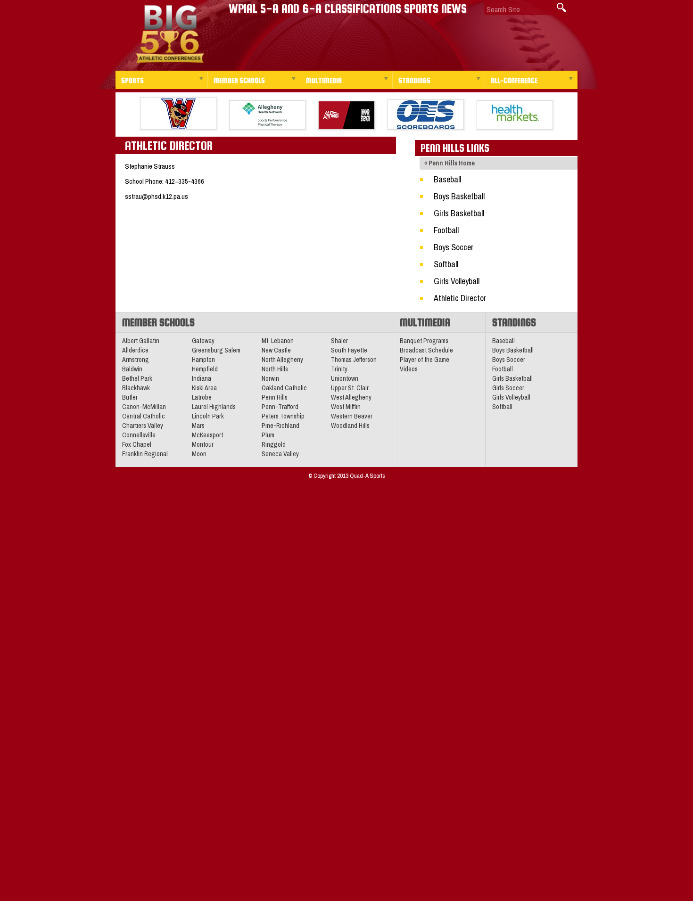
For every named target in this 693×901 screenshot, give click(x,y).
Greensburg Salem (216, 350)
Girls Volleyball (456, 281)
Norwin (270, 378)
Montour (203, 444)
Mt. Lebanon (278, 340)
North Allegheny (282, 359)
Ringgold (274, 444)
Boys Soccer (453, 247)
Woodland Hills (350, 425)
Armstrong (135, 359)
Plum (268, 435)
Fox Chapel (136, 444)
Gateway (203, 340)
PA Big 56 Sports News (170, 34)
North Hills (275, 369)
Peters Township (283, 416)
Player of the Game (424, 359)
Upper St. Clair (350, 388)
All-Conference (514, 80)
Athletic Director (460, 298)
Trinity (339, 369)
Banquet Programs (424, 340)
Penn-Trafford (280, 406)
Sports (132, 80)
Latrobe (202, 397)
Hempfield (205, 369)
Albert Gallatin (140, 340)
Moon (199, 454)
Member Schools (239, 80)
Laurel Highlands (214, 406)
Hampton (203, 359)
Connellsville (139, 435)
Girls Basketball (459, 213)
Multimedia (324, 80)
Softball (446, 264)
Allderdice (135, 350)
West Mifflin (346, 406)
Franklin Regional (145, 454)
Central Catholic (143, 416)
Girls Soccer (508, 388)
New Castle (276, 350)
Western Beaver (351, 416)
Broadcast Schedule (426, 350)
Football (446, 230)
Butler (130, 397)
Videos (409, 369)
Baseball (447, 179)
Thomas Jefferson (354, 359)
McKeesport (207, 435)
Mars (198, 425)
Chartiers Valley (142, 425)
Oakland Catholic (284, 388)
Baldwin (132, 369)
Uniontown (344, 378)
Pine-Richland (280, 425)
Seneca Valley (280, 454)
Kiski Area (204, 388)
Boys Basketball (459, 196)
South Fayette (349, 350)
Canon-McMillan (144, 406)
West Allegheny (351, 397)
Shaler (339, 340)
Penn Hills (275, 397)
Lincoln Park (208, 416)
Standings (414, 80)
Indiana (201, 378)
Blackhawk (136, 388)
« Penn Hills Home (449, 163)
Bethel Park (137, 378)
